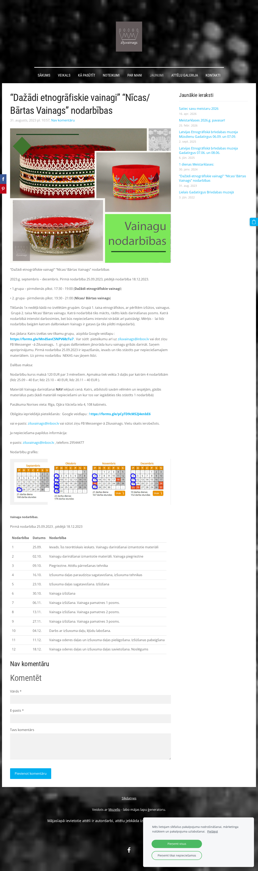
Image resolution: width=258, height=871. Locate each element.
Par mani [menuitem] (134, 75)
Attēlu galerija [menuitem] (184, 75)
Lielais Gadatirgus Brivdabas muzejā (206, 192)
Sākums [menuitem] (44, 75)
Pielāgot (212, 831)
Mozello (114, 809)
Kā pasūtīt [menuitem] (86, 75)
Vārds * (16, 691)
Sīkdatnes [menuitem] (129, 798)
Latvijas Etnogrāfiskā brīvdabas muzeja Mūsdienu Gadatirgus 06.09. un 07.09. (208, 134)
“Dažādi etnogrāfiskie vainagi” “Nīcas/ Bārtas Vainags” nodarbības (212, 178)
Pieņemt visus (176, 844)
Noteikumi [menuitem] (111, 75)
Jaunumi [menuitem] (157, 75)
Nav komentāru (63, 120)
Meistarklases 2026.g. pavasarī (202, 120)
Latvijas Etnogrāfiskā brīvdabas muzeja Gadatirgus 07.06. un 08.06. (208, 150)
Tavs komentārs (22, 730)
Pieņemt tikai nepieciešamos (177, 855)
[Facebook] (129, 849)
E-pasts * (17, 710)
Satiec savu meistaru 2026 (198, 108)
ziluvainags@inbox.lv (133, 339)
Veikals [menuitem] (64, 75)
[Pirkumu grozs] (254, 222)
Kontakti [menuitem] (213, 75)
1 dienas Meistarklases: (196, 164)
